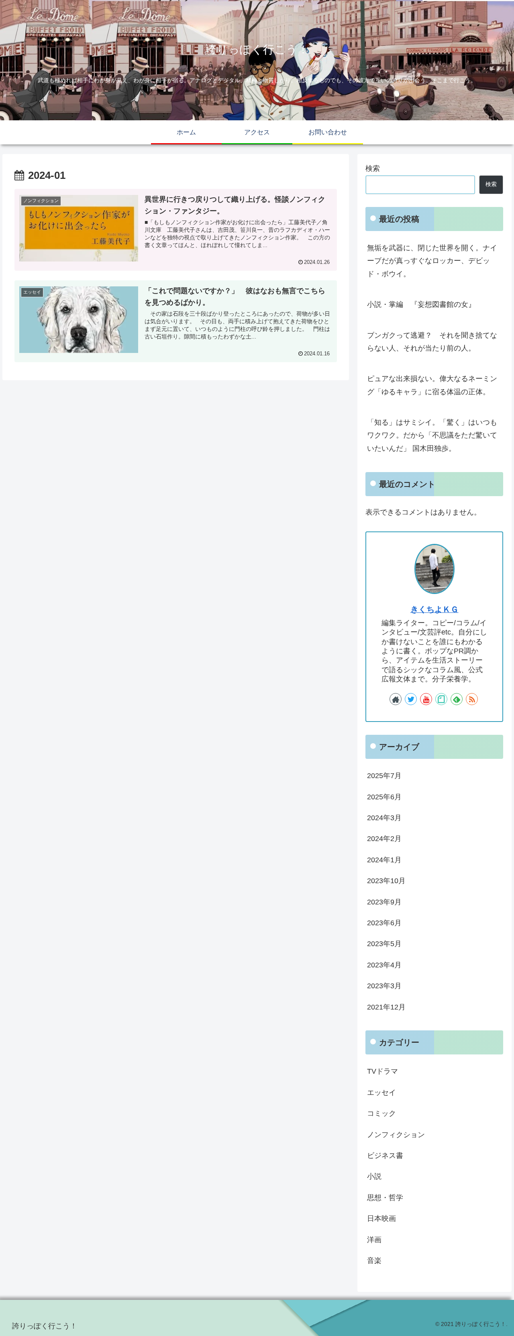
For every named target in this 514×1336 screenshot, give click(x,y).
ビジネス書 (385, 1156)
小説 (374, 1176)
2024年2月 (384, 839)
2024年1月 (384, 860)
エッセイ (381, 1092)
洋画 (374, 1239)
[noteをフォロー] (441, 699)
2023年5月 (384, 944)
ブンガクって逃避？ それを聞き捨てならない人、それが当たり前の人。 (432, 341)
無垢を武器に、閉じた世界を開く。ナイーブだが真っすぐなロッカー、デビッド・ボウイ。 (432, 261)
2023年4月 (384, 965)
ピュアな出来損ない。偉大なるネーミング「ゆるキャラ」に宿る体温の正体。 (432, 385)
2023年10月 (386, 881)
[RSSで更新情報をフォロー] (472, 699)
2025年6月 (384, 797)
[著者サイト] (396, 699)
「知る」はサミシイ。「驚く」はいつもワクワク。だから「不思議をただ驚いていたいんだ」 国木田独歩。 (432, 435)
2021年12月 (386, 1007)
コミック (381, 1113)
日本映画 (381, 1218)
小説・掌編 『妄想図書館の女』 (421, 304)
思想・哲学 (385, 1197)
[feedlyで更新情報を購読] (457, 699)
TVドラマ (382, 1071)
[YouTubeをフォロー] (426, 699)
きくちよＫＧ (434, 609)
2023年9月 (384, 902)
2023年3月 (384, 986)
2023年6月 (384, 923)
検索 (372, 168)
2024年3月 (384, 818)
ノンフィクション (396, 1134)
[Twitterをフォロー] (411, 699)
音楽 (374, 1261)
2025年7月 (384, 776)
